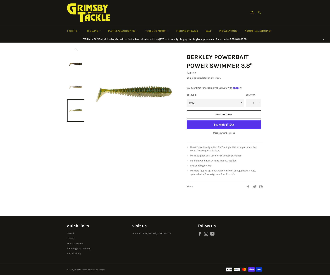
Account (259, 31)
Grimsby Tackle (80, 270)
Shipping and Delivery (78, 248)
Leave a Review (75, 243)
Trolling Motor (156, 30)
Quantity (250, 95)
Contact (266, 30)
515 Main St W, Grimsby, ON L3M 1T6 (151, 233)
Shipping (191, 78)
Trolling (93, 30)
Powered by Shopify (96, 270)
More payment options (224, 133)
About (249, 30)
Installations (228, 30)
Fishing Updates (187, 30)
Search (70, 233)
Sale (209, 30)
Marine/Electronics (122, 30)
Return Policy (74, 253)
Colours (191, 95)
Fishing (72, 30)
